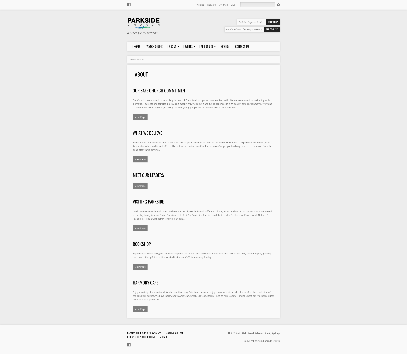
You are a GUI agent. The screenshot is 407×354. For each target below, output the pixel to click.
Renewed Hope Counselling (141, 337)
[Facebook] (129, 4)
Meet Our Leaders (148, 175)
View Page (140, 117)
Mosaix (163, 337)
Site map (223, 4)
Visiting (200, 4)
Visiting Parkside (148, 201)
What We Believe (147, 133)
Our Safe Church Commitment (160, 90)
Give (233, 4)
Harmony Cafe (145, 282)
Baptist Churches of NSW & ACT (144, 333)
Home (133, 59)
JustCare (211, 4)
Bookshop (142, 244)
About (141, 59)
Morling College (174, 333)
